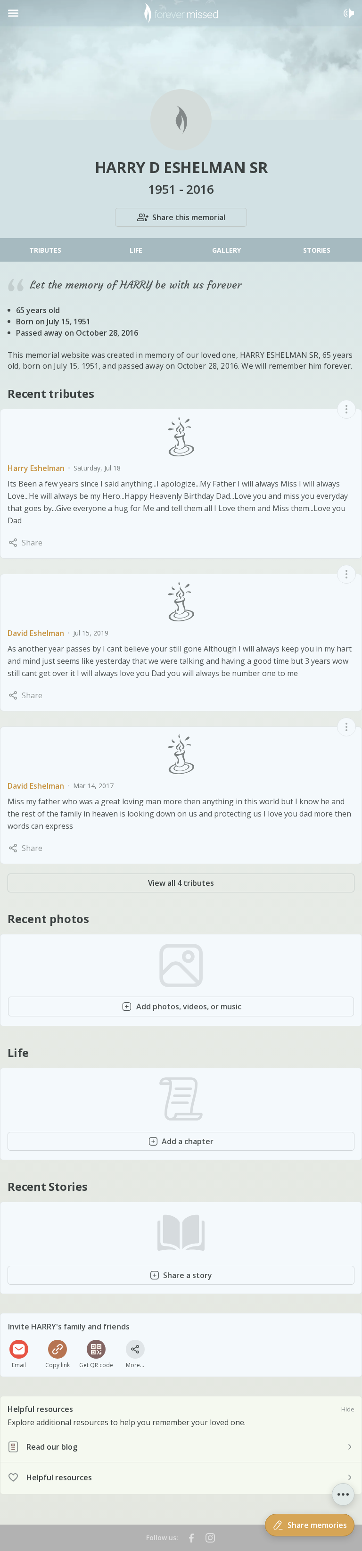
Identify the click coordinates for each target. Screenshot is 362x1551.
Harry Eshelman (36, 468)
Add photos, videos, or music (188, 1006)
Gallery (226, 250)
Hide (347, 1409)
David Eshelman (36, 633)
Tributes (45, 250)
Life (136, 250)
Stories (316, 250)
